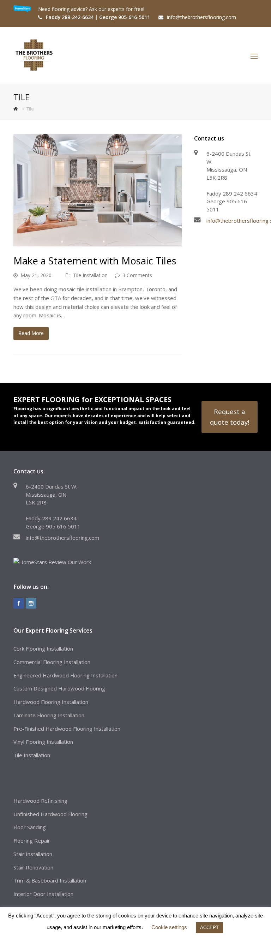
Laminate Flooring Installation (48, 715)
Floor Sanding (29, 827)
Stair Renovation (33, 867)
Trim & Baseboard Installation (49, 880)
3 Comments (137, 275)
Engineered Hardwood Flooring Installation (65, 675)
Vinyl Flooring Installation (43, 741)
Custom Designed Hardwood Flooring (59, 688)
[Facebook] (18, 603)
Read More (31, 333)
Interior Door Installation (43, 893)
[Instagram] (31, 603)
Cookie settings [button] (169, 927)
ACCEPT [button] (209, 927)
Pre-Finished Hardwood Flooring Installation (66, 728)
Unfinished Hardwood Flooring (50, 814)
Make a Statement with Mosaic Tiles (94, 260)
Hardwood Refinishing (40, 800)
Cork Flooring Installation (43, 648)
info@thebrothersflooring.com (62, 537)
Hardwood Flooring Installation (50, 701)
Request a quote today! (229, 416)
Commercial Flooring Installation (51, 661)
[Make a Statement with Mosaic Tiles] (97, 190)
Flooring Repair (31, 840)
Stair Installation (32, 853)
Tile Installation (90, 275)
